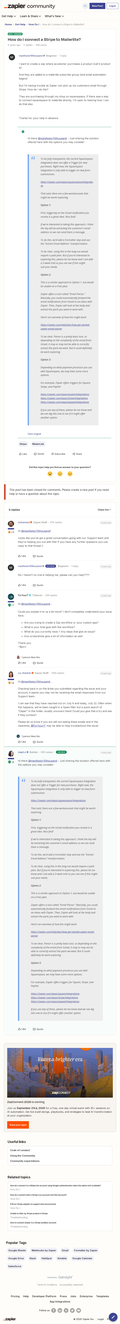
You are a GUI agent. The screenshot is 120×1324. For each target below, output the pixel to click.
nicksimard (24, 522)
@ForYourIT (38, 725)
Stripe (23, 443)
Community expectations (25, 1160)
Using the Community (22, 1155)
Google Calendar (82, 1258)
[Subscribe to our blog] (66, 1310)
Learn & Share (29, 16)
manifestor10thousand (30, 55)
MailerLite (38, 443)
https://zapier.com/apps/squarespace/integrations (58, 800)
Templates (102, 1296)
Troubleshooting (19, 1217)
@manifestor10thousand (52, 138)
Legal (101, 1319)
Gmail (65, 1250)
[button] (97, 6)
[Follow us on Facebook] (53, 1310)
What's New (53, 16)
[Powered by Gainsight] (60, 1278)
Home (8, 24)
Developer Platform (44, 1296)
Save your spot (18, 1124)
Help (26, 1296)
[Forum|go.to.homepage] (30, 6)
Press (63, 1296)
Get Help (7, 16)
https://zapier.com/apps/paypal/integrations (65, 402)
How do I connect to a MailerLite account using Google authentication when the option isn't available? (55, 1185)
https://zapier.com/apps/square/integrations (65, 394)
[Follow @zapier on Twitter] (72, 1310)
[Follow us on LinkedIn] (60, 1310)
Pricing (15, 1296)
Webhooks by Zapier (44, 1250)
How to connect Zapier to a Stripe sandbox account (33, 1222)
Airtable (62, 1258)
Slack (33, 1258)
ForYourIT (23, 595)
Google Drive (16, 1258)
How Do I (34, 24)
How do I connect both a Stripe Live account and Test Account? (38, 1194)
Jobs (73, 1296)
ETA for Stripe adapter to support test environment (33, 1204)
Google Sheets (17, 1250)
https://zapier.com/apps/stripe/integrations (64, 398)
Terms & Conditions (47, 1284)
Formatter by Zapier (86, 1250)
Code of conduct (20, 1150)
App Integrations (60, 1301)
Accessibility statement (71, 1284)
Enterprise (86, 1296)
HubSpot (47, 1258)
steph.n (22, 752)
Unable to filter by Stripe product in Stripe (29, 1213)
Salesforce (14, 1266)
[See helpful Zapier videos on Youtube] (78, 1310)
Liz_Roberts (24, 673)
